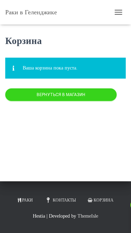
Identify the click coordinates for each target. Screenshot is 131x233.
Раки (27, 200)
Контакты (64, 200)
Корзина (104, 200)
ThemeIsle (88, 216)
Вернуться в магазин (61, 94)
